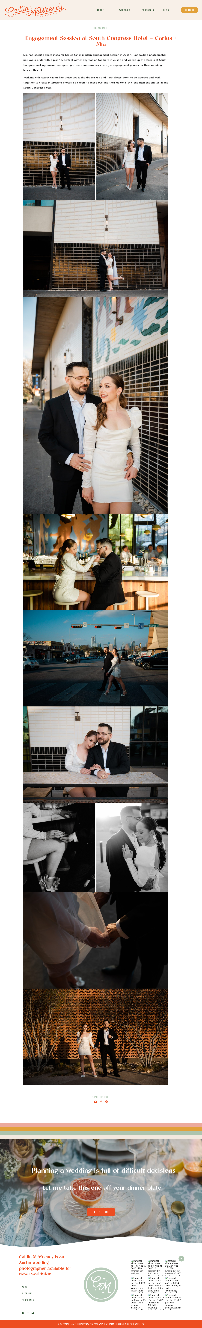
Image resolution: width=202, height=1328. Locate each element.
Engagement (101, 28)
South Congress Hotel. (37, 88)
